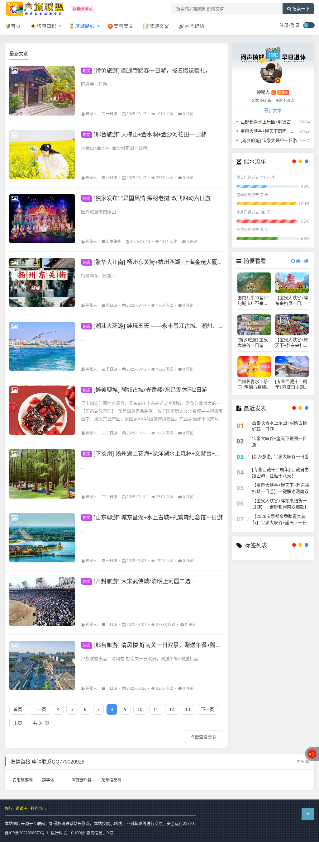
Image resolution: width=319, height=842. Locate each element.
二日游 (111, 433)
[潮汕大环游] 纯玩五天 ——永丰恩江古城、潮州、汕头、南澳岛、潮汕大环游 (184, 325)
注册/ (285, 25)
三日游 (111, 496)
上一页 (39, 709)
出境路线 (113, 241)
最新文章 (18, 53)
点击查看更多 (203, 737)
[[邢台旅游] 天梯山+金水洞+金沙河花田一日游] (42, 154)
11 (155, 709)
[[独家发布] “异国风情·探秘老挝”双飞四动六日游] (42, 218)
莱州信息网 (111, 780)
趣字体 (48, 780)
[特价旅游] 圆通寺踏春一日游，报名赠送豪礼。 (147, 70)
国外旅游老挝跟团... (100, 212)
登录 (295, 25)
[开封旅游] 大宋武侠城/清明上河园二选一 (139, 581)
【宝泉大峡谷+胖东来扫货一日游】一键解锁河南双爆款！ (291, 300)
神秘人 (91, 113)
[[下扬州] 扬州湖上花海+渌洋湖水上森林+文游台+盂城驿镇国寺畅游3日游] (42, 474)
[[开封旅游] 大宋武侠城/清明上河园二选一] (42, 601)
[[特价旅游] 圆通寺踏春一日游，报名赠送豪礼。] (42, 91)
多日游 (111, 305)
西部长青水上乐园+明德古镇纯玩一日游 (278, 122)
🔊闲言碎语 (192, 26)
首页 (17, 709)
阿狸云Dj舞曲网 (86, 780)
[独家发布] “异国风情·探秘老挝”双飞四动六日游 (147, 198)
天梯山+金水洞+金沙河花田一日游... (116, 148)
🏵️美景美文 (120, 26)
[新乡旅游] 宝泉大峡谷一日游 (268, 140)
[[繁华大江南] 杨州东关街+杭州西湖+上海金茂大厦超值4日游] (42, 282)
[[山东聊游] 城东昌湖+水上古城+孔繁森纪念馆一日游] (42, 537)
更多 (300, 761)
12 (171, 709)
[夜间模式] (308, 25)
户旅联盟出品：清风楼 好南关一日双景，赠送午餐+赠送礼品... (141, 658)
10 (139, 709)
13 (187, 709)
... (83, 339)
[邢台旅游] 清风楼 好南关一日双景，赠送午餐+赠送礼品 (157, 645)
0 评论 (188, 113)
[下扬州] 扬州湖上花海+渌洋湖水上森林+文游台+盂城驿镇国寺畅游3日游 (178, 453)
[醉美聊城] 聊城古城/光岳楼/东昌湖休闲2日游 (145, 389)
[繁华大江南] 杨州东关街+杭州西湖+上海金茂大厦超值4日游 (163, 262)
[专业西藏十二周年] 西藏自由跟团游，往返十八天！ (291, 384)
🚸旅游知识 (43, 26)
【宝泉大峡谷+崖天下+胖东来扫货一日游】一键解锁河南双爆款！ (291, 342)
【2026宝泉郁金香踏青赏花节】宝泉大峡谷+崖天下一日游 (279, 522)
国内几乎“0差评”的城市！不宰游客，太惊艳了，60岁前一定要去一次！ (253, 300)
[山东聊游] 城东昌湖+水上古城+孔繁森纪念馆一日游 (153, 517)
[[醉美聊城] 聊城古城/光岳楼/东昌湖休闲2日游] (42, 410)
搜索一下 (301, 8)
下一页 (207, 709)
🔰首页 (13, 26)
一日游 (111, 113)
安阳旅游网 (22, 780)
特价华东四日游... (98, 275)
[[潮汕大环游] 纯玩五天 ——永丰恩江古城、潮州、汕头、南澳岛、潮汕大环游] (42, 346)
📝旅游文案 (156, 26)
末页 (17, 723)
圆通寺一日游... (96, 84)
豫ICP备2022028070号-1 (26, 832)
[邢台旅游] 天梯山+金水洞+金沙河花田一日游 (144, 134)
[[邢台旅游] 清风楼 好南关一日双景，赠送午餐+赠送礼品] (42, 665)
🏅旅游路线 (82, 26)
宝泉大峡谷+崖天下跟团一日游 (270, 131)
